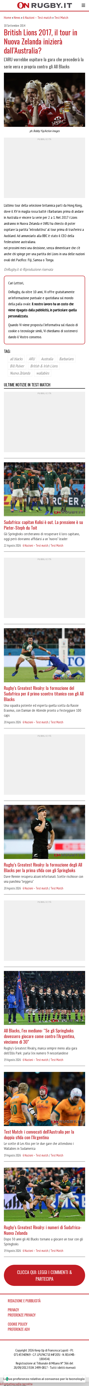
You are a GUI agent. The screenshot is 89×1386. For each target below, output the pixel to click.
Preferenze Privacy (22, 1315)
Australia (47, 358)
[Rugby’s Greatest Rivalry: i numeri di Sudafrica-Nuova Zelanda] (44, 1195)
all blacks (16, 358)
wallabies (42, 372)
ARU (32, 358)
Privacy (13, 1309)
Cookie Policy (17, 1324)
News (17, 17)
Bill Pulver (17, 365)
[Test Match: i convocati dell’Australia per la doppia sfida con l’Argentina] (44, 1099)
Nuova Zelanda (20, 372)
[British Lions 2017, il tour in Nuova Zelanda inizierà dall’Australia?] (44, 100)
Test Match (61, 17)
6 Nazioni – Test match (37, 17)
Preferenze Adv (19, 1329)
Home (7, 17)
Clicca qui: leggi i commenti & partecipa (44, 1275)
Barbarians (66, 358)
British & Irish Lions (43, 365)
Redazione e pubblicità (24, 1300)
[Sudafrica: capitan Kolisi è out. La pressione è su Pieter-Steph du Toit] (44, 490)
